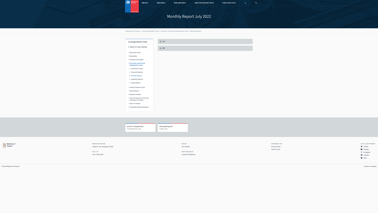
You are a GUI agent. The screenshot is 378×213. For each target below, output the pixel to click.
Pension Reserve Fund (137, 87)
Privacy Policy (275, 147)
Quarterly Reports (137, 79)
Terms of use (275, 149)
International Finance (132, 31)
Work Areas (161, 3)
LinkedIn (366, 155)
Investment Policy (137, 69)
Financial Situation (137, 72)
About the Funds (135, 52)
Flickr (365, 158)
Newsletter (133, 56)
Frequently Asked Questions (139, 107)
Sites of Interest (135, 103)
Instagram (366, 152)
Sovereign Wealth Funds (150, 31)
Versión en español (370, 166)
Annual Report (135, 83)
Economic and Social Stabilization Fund (174, 31)
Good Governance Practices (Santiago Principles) (139, 99)
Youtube (366, 149)
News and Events (180, 3)
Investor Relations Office (204, 3)
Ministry (145, 3)
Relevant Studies (135, 94)
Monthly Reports (195, 31)
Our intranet (186, 147)
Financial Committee (136, 60)
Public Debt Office (229, 3)
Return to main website (138, 47)
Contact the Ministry (188, 154)
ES (245, 3)
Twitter (365, 147)
